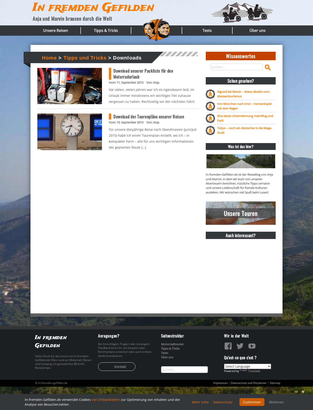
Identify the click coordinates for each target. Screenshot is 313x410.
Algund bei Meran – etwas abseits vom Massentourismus (243, 94)
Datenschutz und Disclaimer (249, 383)
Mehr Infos (200, 402)
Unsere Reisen (55, 30)
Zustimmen (252, 402)
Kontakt (120, 366)
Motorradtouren (172, 344)
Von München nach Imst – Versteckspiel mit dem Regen (244, 106)
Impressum (220, 383)
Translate (254, 371)
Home (49, 58)
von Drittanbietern (106, 399)
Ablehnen (276, 402)
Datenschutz (223, 402)
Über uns (258, 30)
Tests (207, 30)
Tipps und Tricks (85, 58)
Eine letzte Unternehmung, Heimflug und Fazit (245, 118)
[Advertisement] (241, 271)
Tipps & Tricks (106, 30)
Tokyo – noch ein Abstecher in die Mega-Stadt (244, 130)
